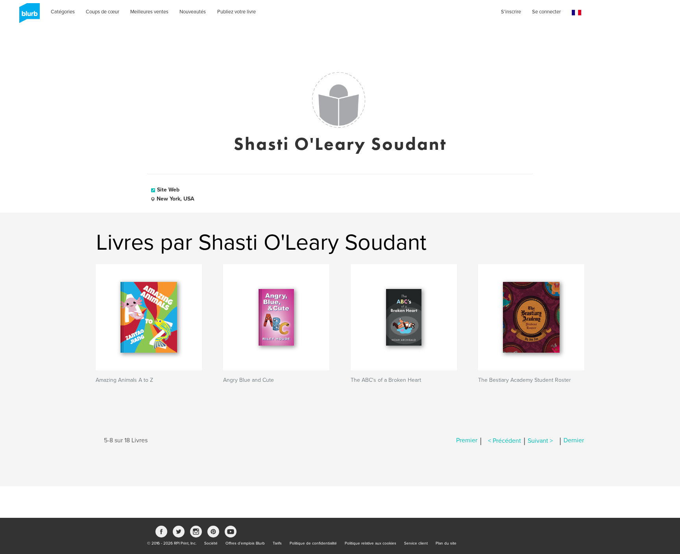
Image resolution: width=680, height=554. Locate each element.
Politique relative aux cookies (370, 543)
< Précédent (504, 441)
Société (211, 543)
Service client (416, 543)
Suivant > (540, 441)
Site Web (168, 189)
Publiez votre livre (236, 12)
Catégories (63, 12)
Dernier (574, 441)
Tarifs (277, 543)
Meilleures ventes (149, 12)
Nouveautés (192, 12)
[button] (576, 13)
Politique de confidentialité (313, 543)
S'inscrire (511, 12)
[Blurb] (27, 16)
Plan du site (446, 543)
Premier (466, 441)
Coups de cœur (102, 12)
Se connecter (546, 12)
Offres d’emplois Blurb (245, 543)
